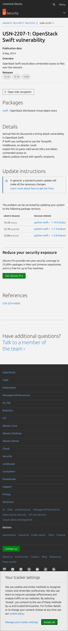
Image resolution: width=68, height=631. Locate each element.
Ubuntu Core (10, 425)
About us (7, 556)
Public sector (38, 534)
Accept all (49, 622)
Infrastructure (23, 509)
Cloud (6, 448)
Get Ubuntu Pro (14, 275)
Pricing (6, 494)
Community (21, 556)
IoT (4, 418)
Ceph (5, 379)
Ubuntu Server (11, 440)
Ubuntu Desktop (12, 433)
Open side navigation (19, 91)
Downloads (9, 479)
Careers (35, 556)
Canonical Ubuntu (12, 3)
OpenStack (9, 372)
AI (4, 509)
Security (7, 456)
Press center (10, 561)
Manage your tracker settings (21, 622)
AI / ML (7, 402)
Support (7, 486)
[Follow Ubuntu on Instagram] (29, 570)
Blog (44, 556)
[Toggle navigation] (64, 13)
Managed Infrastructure (46, 509)
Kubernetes (9, 387)
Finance (61, 534)
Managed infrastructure (16, 395)
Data (9, 509)
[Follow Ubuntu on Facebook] (13, 570)
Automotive (9, 534)
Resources (55, 556)
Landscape (9, 463)
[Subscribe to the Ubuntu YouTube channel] (37, 570)
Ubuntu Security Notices (19, 22)
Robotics (8, 410)
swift (5, 110)
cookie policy (17, 613)
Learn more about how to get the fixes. (32, 188)
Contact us (11, 548)
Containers (9, 471)
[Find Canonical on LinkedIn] (21, 570)
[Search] (53, 4)
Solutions (8, 501)
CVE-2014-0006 (11, 303)
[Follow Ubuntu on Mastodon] (5, 570)
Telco (51, 534)
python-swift (41, 222)
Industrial (23, 534)
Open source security (14, 514)
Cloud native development (17, 519)
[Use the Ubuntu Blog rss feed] (54, 570)
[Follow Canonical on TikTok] (46, 570)
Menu (62, 4)
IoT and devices (37, 514)
